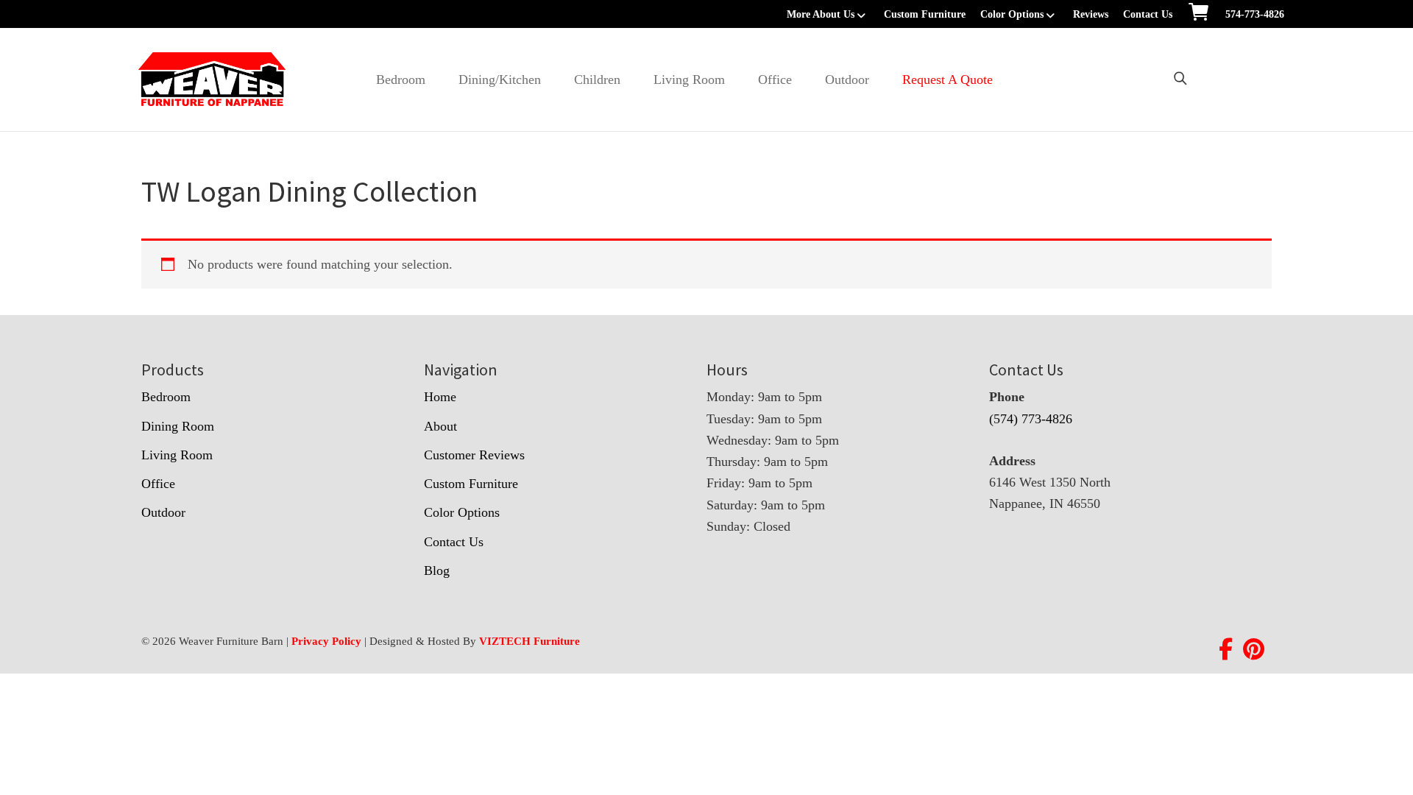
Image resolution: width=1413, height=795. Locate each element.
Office (775, 79)
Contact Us (1147, 14)
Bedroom (400, 79)
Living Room (689, 79)
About (440, 426)
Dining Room (177, 426)
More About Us (820, 14)
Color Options (1012, 14)
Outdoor (847, 79)
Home (440, 396)
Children (597, 79)
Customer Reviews (474, 455)
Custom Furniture (925, 14)
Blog (437, 570)
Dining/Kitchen (499, 79)
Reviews (1090, 14)
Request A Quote (947, 79)
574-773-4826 (1254, 14)
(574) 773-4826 (1030, 418)
